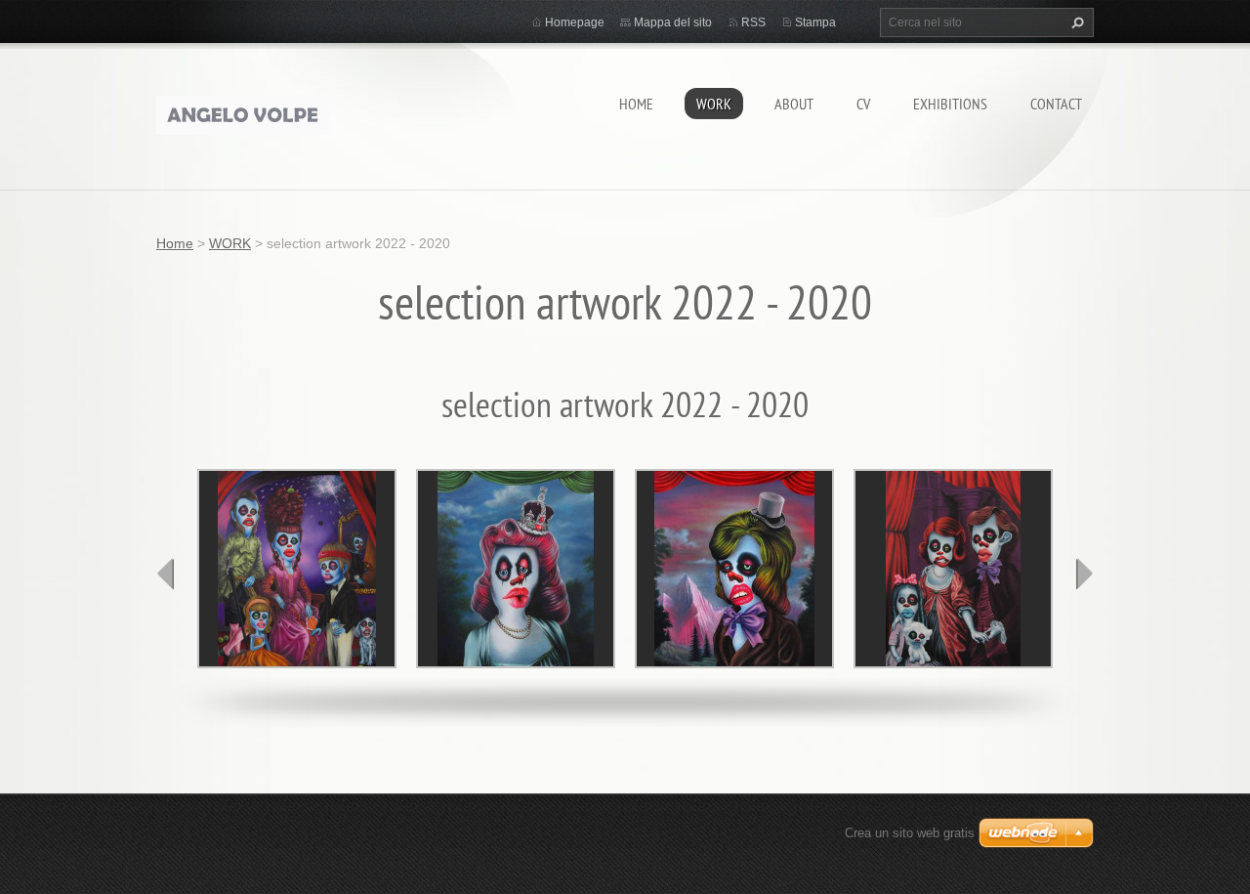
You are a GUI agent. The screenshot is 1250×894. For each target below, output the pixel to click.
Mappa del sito (673, 22)
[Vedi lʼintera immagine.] (297, 568)
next (1084, 573)
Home (636, 103)
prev (166, 573)
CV (863, 103)
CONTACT (1056, 103)
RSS (753, 22)
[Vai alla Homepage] (243, 111)
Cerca (1075, 22)
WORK (713, 103)
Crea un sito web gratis (910, 833)
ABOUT (793, 103)
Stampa (815, 22)
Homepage (574, 22)
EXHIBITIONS (950, 103)
